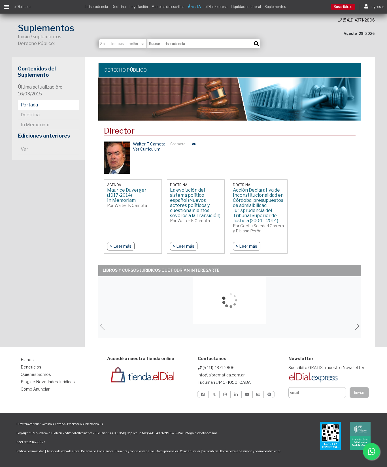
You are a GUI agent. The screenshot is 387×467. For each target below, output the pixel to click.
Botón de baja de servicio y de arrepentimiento (250, 451)
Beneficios (31, 367)
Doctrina (119, 7)
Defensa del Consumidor (97, 451)
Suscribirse (343, 7)
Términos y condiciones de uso (134, 451)
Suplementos (275, 7)
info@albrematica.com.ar (221, 374)
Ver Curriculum (146, 149)
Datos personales (167, 451)
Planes (27, 359)
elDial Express (216, 7)
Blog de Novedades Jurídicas (48, 381)
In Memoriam (35, 124)
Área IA (194, 7)
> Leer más (120, 246)
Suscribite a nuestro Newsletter (326, 367)
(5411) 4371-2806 (358, 20)
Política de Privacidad (30, 451)
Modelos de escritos (168, 7)
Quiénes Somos (36, 374)
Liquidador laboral (246, 7)
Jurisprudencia (96, 7)
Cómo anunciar (190, 451)
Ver (24, 149)
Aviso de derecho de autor (62, 451)
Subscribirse (210, 451)
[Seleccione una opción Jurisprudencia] (123, 43)
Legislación (138, 7)
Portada (29, 105)
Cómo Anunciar (35, 389)
